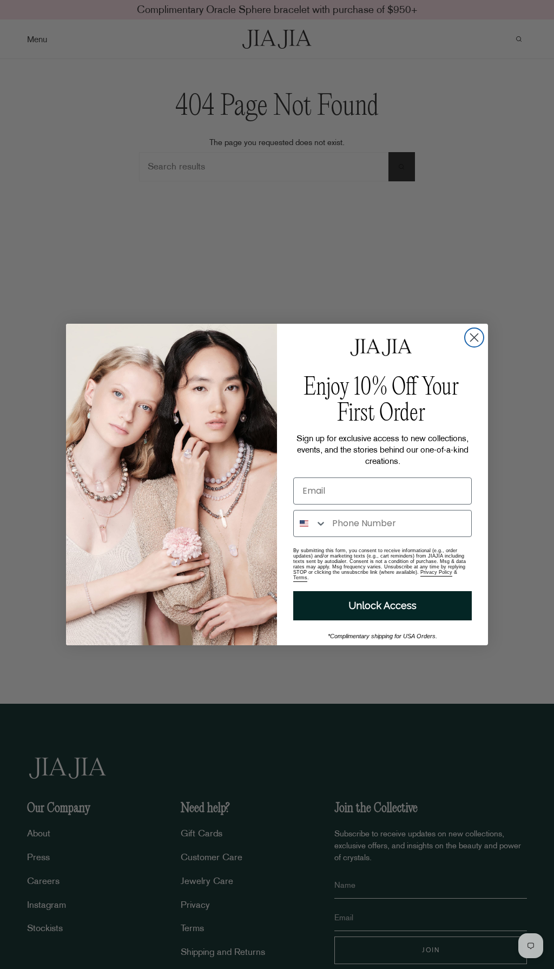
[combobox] (310, 523)
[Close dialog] (474, 337)
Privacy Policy (436, 572)
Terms (300, 577)
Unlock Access (382, 605)
